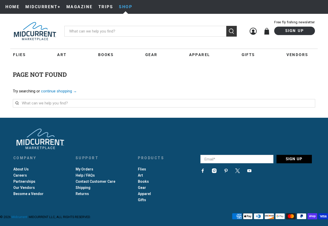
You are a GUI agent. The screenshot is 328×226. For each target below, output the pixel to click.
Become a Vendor (28, 194)
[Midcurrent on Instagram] (214, 172)
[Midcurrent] (35, 31)
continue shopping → (59, 91)
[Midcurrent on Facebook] (202, 172)
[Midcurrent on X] (237, 172)
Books (106, 54)
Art (61, 54)
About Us (21, 169)
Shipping (83, 188)
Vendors (297, 54)
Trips (105, 6)
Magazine (79, 6)
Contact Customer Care (95, 181)
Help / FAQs (85, 175)
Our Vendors (24, 188)
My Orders (84, 169)
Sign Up (294, 30)
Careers (20, 175)
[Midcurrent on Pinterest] (226, 172)
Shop (125, 6)
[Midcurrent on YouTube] (249, 172)
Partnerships (24, 181)
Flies (19, 54)
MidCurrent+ (42, 6)
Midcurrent (19, 217)
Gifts (248, 54)
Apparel (199, 54)
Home (12, 6)
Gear (151, 54)
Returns (82, 194)
